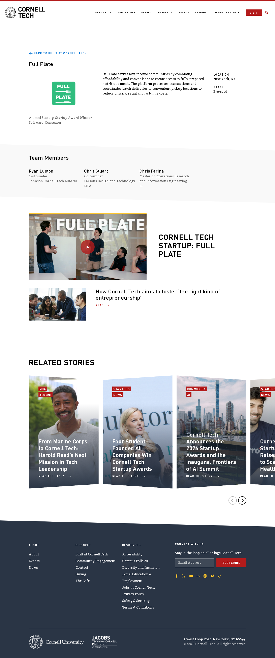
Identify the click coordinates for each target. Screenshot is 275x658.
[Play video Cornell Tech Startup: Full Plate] (88, 247)
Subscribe (231, 562)
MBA (43, 389)
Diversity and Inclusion (141, 568)
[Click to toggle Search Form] (267, 12)
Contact (81, 568)
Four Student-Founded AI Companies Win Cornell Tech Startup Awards (132, 455)
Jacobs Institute (226, 12)
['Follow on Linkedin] (198, 576)
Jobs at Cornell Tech (138, 588)
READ (99, 305)
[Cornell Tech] (58, 642)
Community (197, 389)
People (184, 12)
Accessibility (132, 555)
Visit (254, 12)
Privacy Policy (133, 594)
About (34, 555)
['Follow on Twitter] (183, 576)
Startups (122, 389)
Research (165, 12)
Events (34, 561)
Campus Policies (135, 561)
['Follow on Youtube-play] (191, 576)
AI (189, 395)
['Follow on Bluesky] (212, 576)
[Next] (242, 500)
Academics (103, 12)
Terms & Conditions (138, 608)
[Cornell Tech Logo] (25, 13)
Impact (146, 12)
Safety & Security (136, 601)
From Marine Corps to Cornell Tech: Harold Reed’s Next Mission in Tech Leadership (62, 455)
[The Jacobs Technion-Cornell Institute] (102, 642)
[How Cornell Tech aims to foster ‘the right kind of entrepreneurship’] (58, 304)
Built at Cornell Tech (91, 555)
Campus (201, 12)
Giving (80, 575)
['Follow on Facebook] (176, 576)
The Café (82, 581)
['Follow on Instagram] (205, 576)
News (118, 395)
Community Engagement (95, 561)
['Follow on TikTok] (219, 576)
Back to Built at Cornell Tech (60, 53)
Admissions (126, 12)
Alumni (46, 395)
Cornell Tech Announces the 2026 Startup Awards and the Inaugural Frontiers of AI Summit (211, 451)
